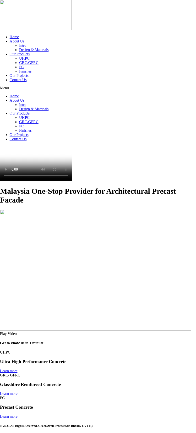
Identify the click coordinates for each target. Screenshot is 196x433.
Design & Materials (34, 50)
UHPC (24, 58)
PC (21, 67)
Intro (22, 45)
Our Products (20, 54)
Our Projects (19, 75)
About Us (17, 41)
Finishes (25, 71)
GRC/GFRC (28, 63)
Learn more (8, 371)
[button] (98, 88)
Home (14, 37)
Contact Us (18, 80)
